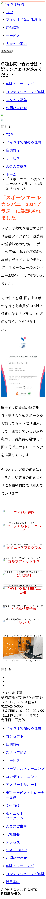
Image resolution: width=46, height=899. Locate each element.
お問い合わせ (7, 51)
